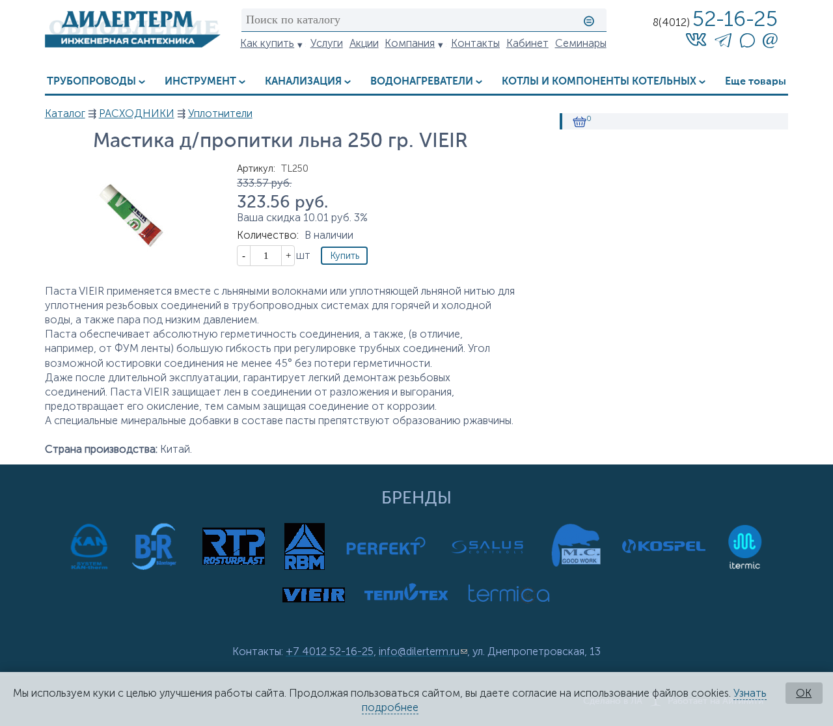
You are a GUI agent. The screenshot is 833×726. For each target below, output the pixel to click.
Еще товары (755, 81)
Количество (268, 235)
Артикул (256, 168)
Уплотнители (220, 113)
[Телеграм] (723, 42)
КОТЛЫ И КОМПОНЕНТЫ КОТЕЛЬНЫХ (599, 81)
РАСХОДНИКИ (136, 113)
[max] (747, 44)
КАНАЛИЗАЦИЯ (303, 81)
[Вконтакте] (696, 39)
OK (804, 693)
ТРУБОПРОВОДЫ (91, 81)
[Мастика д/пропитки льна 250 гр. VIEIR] (132, 276)
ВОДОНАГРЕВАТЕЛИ (421, 81)
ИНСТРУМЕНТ (200, 81)
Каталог (65, 113)
